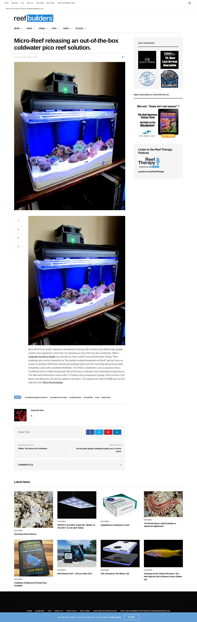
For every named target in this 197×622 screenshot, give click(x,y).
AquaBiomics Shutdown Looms (115, 525)
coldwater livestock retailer (41, 356)
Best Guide (51, 3)
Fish (54, 28)
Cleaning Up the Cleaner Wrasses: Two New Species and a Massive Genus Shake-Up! (163, 576)
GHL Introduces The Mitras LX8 (115, 573)
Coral (42, 28)
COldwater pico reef (58, 397)
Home (6, 3)
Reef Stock (40, 3)
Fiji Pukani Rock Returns (25, 534)
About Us (30, 3)
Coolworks (88, 397)
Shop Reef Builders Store (66, 3)
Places (79, 28)
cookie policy (115, 617)
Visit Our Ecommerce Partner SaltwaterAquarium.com (24, 9)
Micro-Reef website (53, 382)
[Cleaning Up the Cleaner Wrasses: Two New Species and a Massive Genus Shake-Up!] (163, 553)
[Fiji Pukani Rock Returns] (33, 509)
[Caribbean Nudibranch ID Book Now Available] (33, 558)
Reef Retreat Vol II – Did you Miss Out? (74, 573)
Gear (29, 28)
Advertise (14, 3)
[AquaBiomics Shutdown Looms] (120, 505)
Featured (18, 530)
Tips (22, 3)
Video (66, 28)
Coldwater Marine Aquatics (36, 397)
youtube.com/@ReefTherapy (151, 171)
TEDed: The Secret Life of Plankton (32, 448)
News (17, 28)
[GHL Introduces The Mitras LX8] (120, 553)
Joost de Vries (20, 57)
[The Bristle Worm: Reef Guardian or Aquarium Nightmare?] (163, 504)
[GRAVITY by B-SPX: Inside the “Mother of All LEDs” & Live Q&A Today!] (76, 505)
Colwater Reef (75, 397)
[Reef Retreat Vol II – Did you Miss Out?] (76, 553)
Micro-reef (106, 397)
